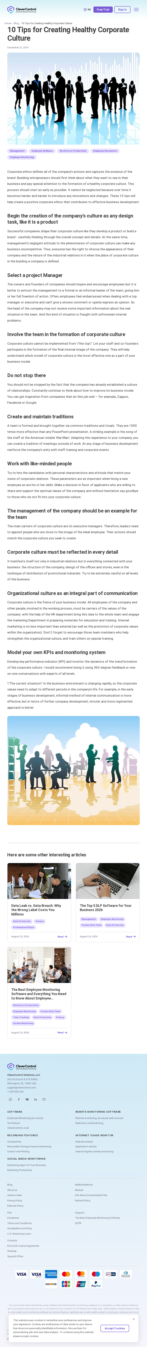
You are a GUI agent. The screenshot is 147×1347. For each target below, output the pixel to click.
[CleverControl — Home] (21, 9)
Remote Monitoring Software (98, 1111)
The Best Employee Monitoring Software (97, 1217)
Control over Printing (18, 1151)
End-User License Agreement (23, 1245)
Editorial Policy (15, 1205)
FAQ (9, 1212)
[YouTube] (27, 1099)
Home (8, 23)
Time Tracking (21, 1017)
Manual (79, 1190)
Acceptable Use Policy (19, 1228)
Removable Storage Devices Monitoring (29, 1146)
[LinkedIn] (36, 1099)
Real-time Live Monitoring (89, 1123)
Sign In (122, 9)
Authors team (14, 1195)
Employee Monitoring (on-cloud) (25, 1118)
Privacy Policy (14, 1200)
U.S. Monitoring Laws (19, 1233)
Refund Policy (82, 1200)
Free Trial (103, 9)
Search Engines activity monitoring (94, 1151)
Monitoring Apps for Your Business (26, 1165)
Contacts (12, 1240)
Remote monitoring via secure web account (99, 1118)
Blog (16, 23)
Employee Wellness (42, 151)
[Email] (44, 1099)
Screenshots (14, 1141)
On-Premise (13, 1123)
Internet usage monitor (94, 1135)
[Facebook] (19, 1099)
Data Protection (22, 921)
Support (79, 1212)
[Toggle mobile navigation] (136, 9)
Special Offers (15, 1256)
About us (12, 1190)
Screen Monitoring (23, 1023)
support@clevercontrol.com (21, 1087)
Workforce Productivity (73, 151)
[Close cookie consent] (133, 1319)
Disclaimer (13, 1217)
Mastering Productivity (19, 1170)
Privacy (40, 921)
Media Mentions (84, 1184)
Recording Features (22, 1135)
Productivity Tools (91, 925)
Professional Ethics (23, 927)
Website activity (84, 1141)
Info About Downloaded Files (91, 1195)
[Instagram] (10, 1099)
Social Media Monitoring (26, 1158)
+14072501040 (15, 1091)
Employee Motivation (105, 151)
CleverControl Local (18, 1127)
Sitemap (12, 1251)
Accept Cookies (115, 1328)
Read (61, 936)
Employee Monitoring (22, 157)
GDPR (78, 1223)
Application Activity (85, 1146)
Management (17, 151)
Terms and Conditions (19, 1223)
